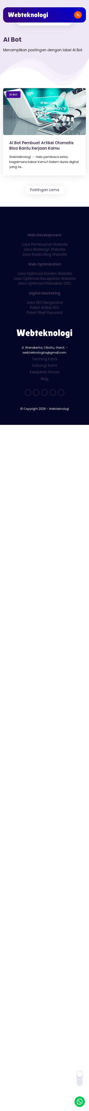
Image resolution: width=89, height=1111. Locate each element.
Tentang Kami (44, 359)
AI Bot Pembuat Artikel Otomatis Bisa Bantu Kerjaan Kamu (41, 145)
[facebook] (28, 392)
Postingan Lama (44, 189)
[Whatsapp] (80, 1101)
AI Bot (13, 94)
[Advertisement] (44, 471)
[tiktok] (44, 392)
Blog (44, 378)
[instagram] (53, 392)
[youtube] (61, 392)
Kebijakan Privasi (44, 372)
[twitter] (36, 392)
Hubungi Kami (44, 365)
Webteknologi (59, 409)
